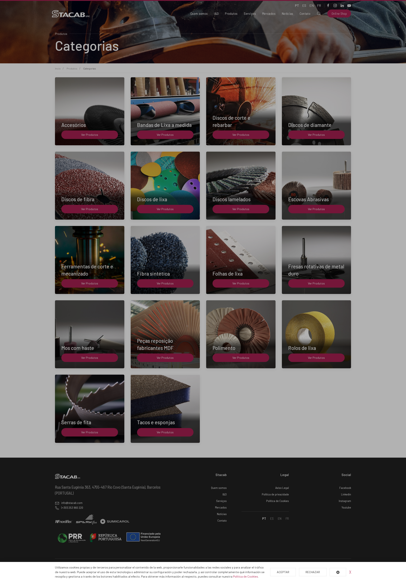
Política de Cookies (245, 576)
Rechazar (313, 572)
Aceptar (283, 572)
